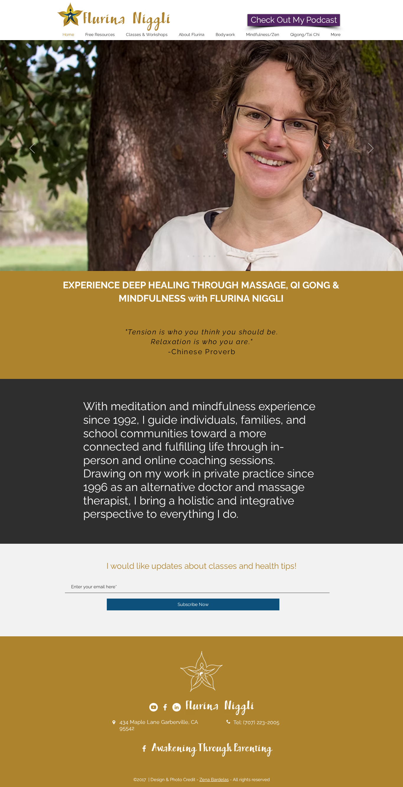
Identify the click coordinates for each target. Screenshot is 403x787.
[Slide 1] (188, 256)
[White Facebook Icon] (165, 707)
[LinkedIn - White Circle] (176, 707)
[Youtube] (153, 707)
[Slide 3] (199, 256)
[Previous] (32, 148)
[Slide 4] (204, 256)
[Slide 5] (209, 256)
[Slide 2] (193, 256)
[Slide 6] (215, 256)
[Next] (370, 148)
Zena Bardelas (214, 779)
